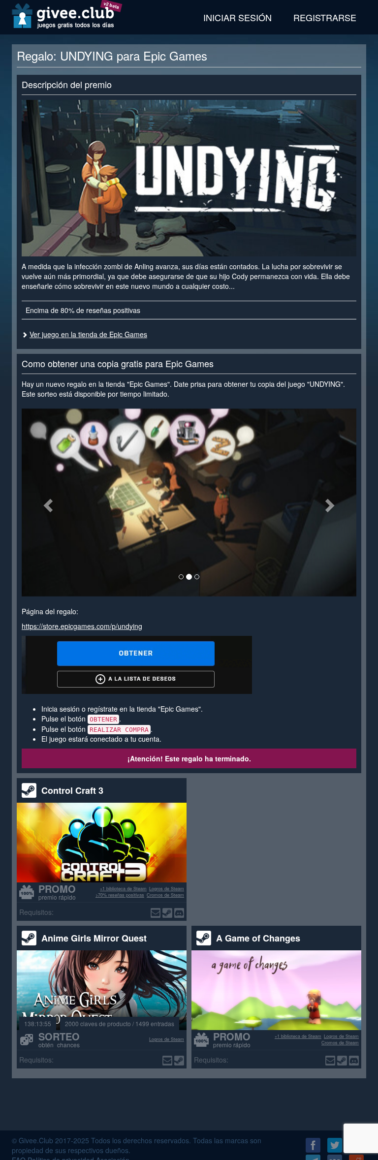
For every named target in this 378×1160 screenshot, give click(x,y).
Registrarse (324, 17)
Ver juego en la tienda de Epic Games (88, 334)
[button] (47, 502)
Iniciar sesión (237, 17)
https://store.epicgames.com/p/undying (82, 626)
